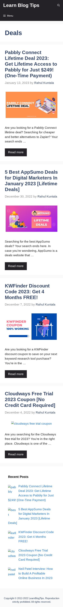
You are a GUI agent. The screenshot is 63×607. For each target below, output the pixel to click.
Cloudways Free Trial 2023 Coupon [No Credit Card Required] (30, 399)
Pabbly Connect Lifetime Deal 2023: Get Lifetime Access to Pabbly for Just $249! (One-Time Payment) (31, 64)
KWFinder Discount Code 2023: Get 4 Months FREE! (27, 291)
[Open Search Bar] (58, 5)
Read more (16, 152)
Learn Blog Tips (21, 5)
